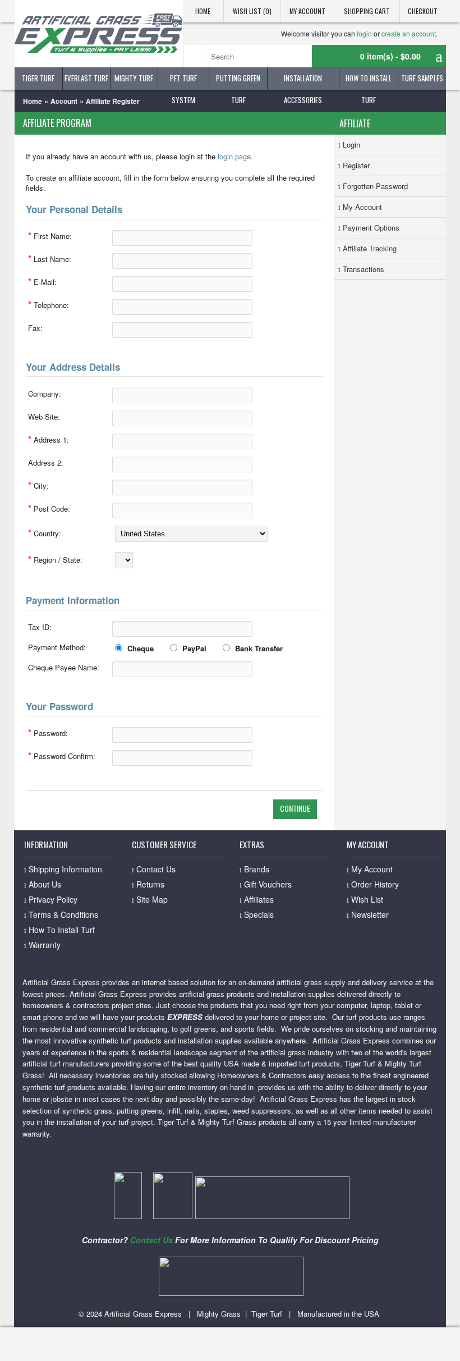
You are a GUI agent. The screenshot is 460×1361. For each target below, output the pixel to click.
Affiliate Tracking (370, 248)
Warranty (45, 944)
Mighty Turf (133, 78)
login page (234, 156)
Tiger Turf (38, 78)
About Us (45, 884)
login (364, 33)
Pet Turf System (183, 81)
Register (356, 165)
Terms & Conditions (63, 914)
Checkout (423, 11)
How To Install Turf (369, 81)
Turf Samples (422, 78)
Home (202, 11)
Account (63, 101)
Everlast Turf (86, 78)
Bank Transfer (259, 648)
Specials (259, 914)
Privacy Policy (53, 899)
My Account (307, 11)
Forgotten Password (375, 186)
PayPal (194, 648)
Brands (256, 869)
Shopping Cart (367, 11)
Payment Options (371, 227)
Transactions (363, 269)
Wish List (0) (252, 11)
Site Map (152, 899)
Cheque (140, 648)
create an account (408, 33)
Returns (150, 884)
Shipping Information (65, 869)
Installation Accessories (303, 81)
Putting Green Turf (238, 81)
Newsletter (370, 914)
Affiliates (259, 899)
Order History (375, 884)
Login (351, 144)
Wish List (367, 899)
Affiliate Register (113, 101)
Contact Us (156, 869)
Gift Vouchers (268, 884)
